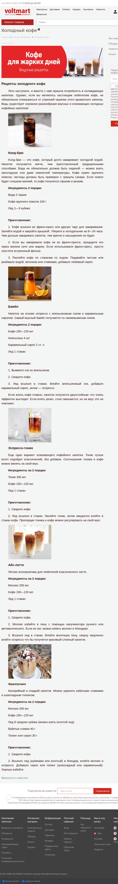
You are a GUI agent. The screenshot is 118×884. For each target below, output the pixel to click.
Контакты (88, 9)
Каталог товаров (14, 22)
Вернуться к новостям (14, 778)
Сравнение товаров (32, 881)
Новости (100, 9)
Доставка (55, 9)
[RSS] (39, 32)
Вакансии (41, 14)
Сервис (77, 9)
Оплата (66, 9)
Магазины (41, 9)
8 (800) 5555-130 (12, 3)
